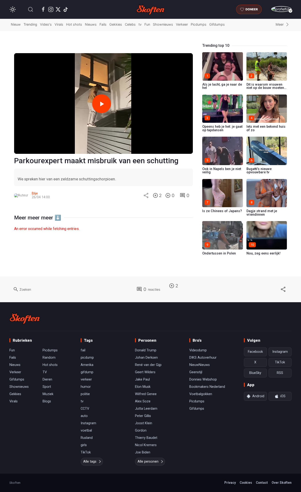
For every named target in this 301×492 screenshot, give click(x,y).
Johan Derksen (146, 358)
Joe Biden (142, 452)
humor (86, 387)
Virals (59, 24)
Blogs (47, 401)
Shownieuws (163, 24)
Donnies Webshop (203, 379)
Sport (47, 387)
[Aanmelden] (281, 9)
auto (84, 416)
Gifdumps (217, 24)
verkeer (86, 379)
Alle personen (148, 462)
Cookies (246, 482)
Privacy (230, 482)
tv (140, 24)
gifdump (87, 372)
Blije (35, 193)
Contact (262, 482)
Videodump (198, 350)
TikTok (86, 452)
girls (84, 445)
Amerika (87, 365)
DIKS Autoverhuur (203, 358)
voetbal (86, 430)
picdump (87, 358)
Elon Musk (142, 387)
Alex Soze (142, 401)
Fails (103, 24)
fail (83, 350)
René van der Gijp (148, 365)
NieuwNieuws (199, 365)
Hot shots (74, 24)
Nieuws (91, 24)
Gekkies (115, 24)
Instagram (88, 423)
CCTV (85, 409)
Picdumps (198, 24)
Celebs (130, 24)
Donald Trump (145, 350)
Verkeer (182, 24)
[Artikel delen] (146, 195)
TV (45, 372)
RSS (280, 373)
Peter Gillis (143, 416)
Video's (46, 24)
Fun (147, 24)
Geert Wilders (145, 372)
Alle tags (89, 462)
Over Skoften (282, 482)
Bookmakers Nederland (207, 387)
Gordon (141, 430)
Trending (30, 24)
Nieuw (16, 24)
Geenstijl (195, 372)
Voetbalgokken (200, 394)
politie (85, 394)
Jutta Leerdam (146, 409)
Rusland (87, 438)
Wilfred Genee (146, 394)
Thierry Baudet (146, 438)
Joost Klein (143, 423)
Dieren (47, 379)
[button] (30, 9)
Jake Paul (142, 379)
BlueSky (255, 373)
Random (49, 358)
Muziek (48, 394)
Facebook (255, 352)
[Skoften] (24, 318)
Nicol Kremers (146, 445)
